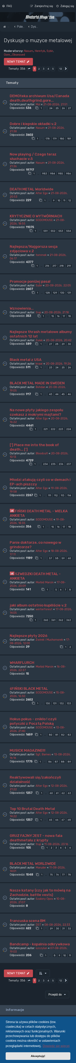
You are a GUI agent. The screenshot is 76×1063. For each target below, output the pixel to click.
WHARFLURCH (22, 662)
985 (60, 173)
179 (55, 138)
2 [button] (39, 68)
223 (60, 429)
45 (63, 394)
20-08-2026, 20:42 (59, 340)
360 (45, 620)
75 (51, 874)
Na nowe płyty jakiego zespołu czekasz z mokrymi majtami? (36, 412)
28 (56, 344)
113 (62, 495)
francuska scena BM (27, 920)
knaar (39, 363)
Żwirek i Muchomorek (49, 639)
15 (52, 316)
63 (69, 793)
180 (62, 138)
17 (64, 316)
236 (61, 464)
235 (53, 464)
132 (62, 703)
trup (38, 312)
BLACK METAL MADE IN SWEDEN (37, 383)
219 (69, 265)
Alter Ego (42, 193)
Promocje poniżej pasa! (30, 281)
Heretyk (40, 51)
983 (44, 173)
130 (62, 292)
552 (53, 230)
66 (56, 819)
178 (48, 138)
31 (63, 928)
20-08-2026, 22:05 (58, 285)
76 (57, 874)
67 (63, 819)
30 (69, 344)
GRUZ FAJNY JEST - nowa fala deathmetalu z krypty (36, 837)
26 (63, 108)
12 (69, 200)
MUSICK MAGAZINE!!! (27, 750)
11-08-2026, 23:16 (56, 844)
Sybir (50, 51)
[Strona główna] (39, 17)
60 (69, 558)
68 (69, 819)
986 (68, 173)
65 (50, 819)
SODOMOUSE (44, 220)
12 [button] (60, 68)
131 (69, 292)
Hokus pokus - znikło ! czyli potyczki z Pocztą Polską (33, 721)
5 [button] (53, 68)
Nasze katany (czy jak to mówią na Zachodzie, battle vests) (40, 892)
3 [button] (43, 68)
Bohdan (40, 387)
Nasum (28, 51)
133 (69, 703)
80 (50, 734)
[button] (29, 69)
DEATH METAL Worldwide (31, 189)
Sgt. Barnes (43, 754)
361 (53, 620)
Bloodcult (42, 453)
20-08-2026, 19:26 (58, 363)
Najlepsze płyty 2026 (28, 635)
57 (50, 558)
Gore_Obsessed (14, 54)
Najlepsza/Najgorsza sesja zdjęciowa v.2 (33, 248)
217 (54, 265)
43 (50, 394)
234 (45, 464)
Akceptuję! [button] (38, 1056)
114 (69, 495)
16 (58, 316)
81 (56, 734)
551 (45, 230)
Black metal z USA (26, 359)
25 (57, 108)
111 (49, 495)
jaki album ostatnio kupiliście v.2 (38, 605)
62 (63, 793)
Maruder (41, 867)
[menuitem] (7, 6)
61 (57, 793)
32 (69, 928)
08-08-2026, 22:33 (57, 924)
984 (52, 173)
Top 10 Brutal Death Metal (32, 808)
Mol (38, 104)
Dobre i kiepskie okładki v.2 (33, 124)
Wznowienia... (22, 308)
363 (68, 620)
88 (63, 761)
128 (48, 292)
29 (63, 344)
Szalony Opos (44, 898)
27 (69, 108)
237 (68, 464)
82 (63, 734)
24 (50, 108)
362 (60, 620)
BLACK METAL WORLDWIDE (33, 863)
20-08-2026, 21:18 (56, 312)
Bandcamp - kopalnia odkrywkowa (40, 944)
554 (68, 230)
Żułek (39, 340)
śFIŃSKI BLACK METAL (29, 688)
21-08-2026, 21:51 (55, 104)
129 (55, 292)
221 (45, 429)
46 (69, 394)
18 (69, 316)
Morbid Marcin (45, 582)
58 (56, 558)
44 (56, 394)
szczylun (41, 948)
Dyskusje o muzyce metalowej (38, 40)
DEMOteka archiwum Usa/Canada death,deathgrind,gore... (39, 98)
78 (69, 874)
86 (50, 761)
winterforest (44, 609)
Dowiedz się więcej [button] (56, 1046)
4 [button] (48, 68)
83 (69, 734)
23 (50, 367)
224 (68, 429)
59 (63, 558)
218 (61, 265)
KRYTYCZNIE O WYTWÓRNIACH (36, 216)
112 (56, 495)
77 (63, 874)
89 (69, 761)
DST (38, 924)
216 (47, 265)
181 (69, 138)
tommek (41, 255)
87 (56, 761)
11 (64, 200)
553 (60, 230)
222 (53, 429)
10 (59, 200)
